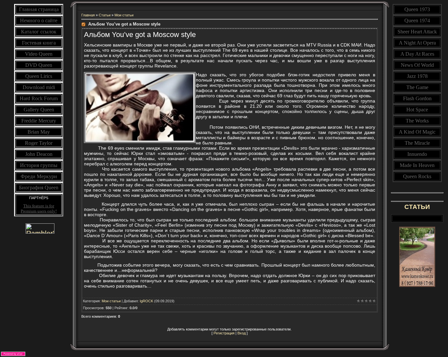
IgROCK (146, 301)
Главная (88, 15)
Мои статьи (123, 15)
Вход (241, 333)
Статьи (105, 15)
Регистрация (224, 333)
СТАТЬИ (417, 206)
